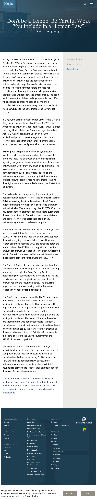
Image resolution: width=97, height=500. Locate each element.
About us (54, 435)
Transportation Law (34, 471)
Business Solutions (34, 425)
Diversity (54, 465)
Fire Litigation (32, 440)
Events (6, 454)
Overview (54, 422)
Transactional (32, 468)
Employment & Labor (34, 432)
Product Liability (32, 450)
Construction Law (33, 429)
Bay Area (56, 461)
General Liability (73, 69)
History (53, 441)
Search (6, 422)
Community (55, 468)
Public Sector (31, 456)
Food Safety (31, 443)
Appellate (30, 422)
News (6, 450)
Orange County (58, 451)
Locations (54, 445)
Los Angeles (57, 448)
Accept (70, 493)
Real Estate (31, 460)
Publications (8, 457)
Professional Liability (34, 453)
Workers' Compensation (35, 475)
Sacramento (57, 455)
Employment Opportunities (60, 425)
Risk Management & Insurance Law (34, 464)
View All (6, 425)
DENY (88, 493)
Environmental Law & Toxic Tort (36, 436)
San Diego (56, 458)
